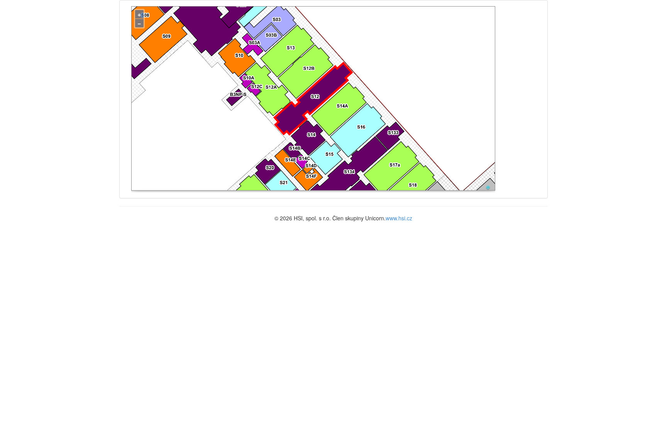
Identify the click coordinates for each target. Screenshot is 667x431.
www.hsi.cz (399, 218)
